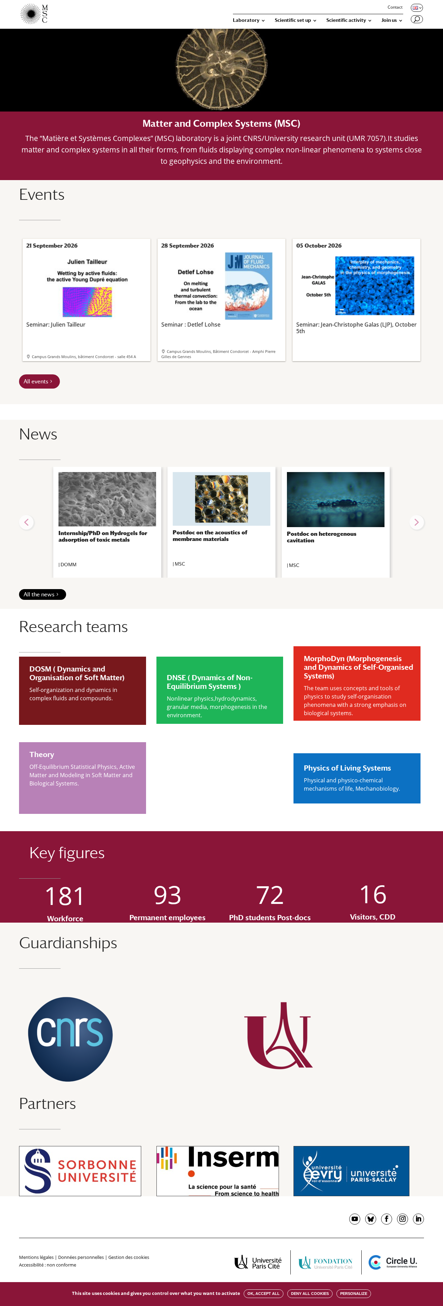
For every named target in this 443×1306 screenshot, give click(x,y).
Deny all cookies (310, 1293)
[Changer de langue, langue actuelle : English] (416, 7)
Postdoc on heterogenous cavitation (321, 537)
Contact (395, 7)
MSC (180, 564)
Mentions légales (36, 1257)
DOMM (68, 564)
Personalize (353, 1293)
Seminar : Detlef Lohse (190, 324)
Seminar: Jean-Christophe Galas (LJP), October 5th (356, 328)
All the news (39, 594)
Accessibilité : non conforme (47, 1265)
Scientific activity (346, 20)
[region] (221, 522)
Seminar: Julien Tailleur (55, 324)
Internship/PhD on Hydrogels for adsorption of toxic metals (102, 536)
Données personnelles (81, 1257)
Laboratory (246, 20)
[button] (26, 522)
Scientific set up (293, 20)
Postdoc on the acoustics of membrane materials (210, 535)
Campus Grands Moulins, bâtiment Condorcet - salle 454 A (84, 356)
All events (36, 381)
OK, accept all (263, 1293)
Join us (389, 20)
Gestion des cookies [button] (128, 1257)
